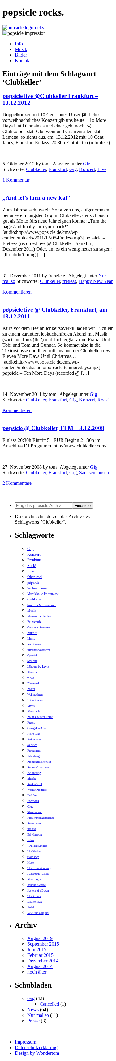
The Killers (34, 896)
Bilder (21, 55)
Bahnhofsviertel (36, 885)
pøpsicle (33, 582)
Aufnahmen (34, 739)
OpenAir (32, 655)
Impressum (25, 1042)
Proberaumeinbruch (39, 761)
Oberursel (34, 577)
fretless (69, 281)
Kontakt (23, 60)
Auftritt (32, 633)
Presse (31, 722)
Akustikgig (34, 879)
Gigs (30, 806)
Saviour (32, 661)
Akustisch (33, 711)
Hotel (30, 907)
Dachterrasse (34, 901)
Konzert (87, 169)
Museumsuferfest (39, 616)
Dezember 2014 (42, 960)
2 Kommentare (17, 483)
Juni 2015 (36, 949)
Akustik (32, 672)
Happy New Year (96, 281)
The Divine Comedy (39, 868)
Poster (31, 689)
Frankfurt (58, 169)
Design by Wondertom (37, 1053)
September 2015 (43, 944)
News (33, 1009)
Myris (31, 705)
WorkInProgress (37, 789)
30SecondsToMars (38, 873)
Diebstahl (33, 683)
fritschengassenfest (38, 649)
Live (101, 169)
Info (19, 43)
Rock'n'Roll (34, 784)
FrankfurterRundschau (40, 817)
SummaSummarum (39, 767)
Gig (86, 163)
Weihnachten (35, 694)
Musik (21, 49)
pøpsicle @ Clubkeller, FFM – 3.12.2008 (53, 428)
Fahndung (33, 756)
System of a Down (38, 890)
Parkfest (32, 795)
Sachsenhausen (94, 472)
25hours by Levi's (38, 666)
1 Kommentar (15, 180)
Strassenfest (34, 812)
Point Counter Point (40, 717)
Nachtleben (34, 644)
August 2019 (40, 938)
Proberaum (34, 750)
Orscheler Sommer (38, 627)
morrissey (33, 857)
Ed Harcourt (34, 834)
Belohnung (34, 773)
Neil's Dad (33, 733)
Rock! (103, 399)
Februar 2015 (40, 955)
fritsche (31, 778)
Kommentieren (17, 291)
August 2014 (40, 966)
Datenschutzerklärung (36, 1047)
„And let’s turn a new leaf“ (36, 197)
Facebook (33, 801)
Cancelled (49, 1004)
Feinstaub (34, 621)
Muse (30, 862)
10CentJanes (35, 700)
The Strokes (34, 851)
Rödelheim (34, 823)
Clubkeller (36, 169)
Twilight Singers (37, 845)
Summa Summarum (41, 605)
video (30, 677)
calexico (32, 745)
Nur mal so (38, 1015)
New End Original (38, 913)
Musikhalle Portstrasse (43, 593)
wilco (30, 840)
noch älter (36, 972)
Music (31, 638)
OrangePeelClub (37, 728)
